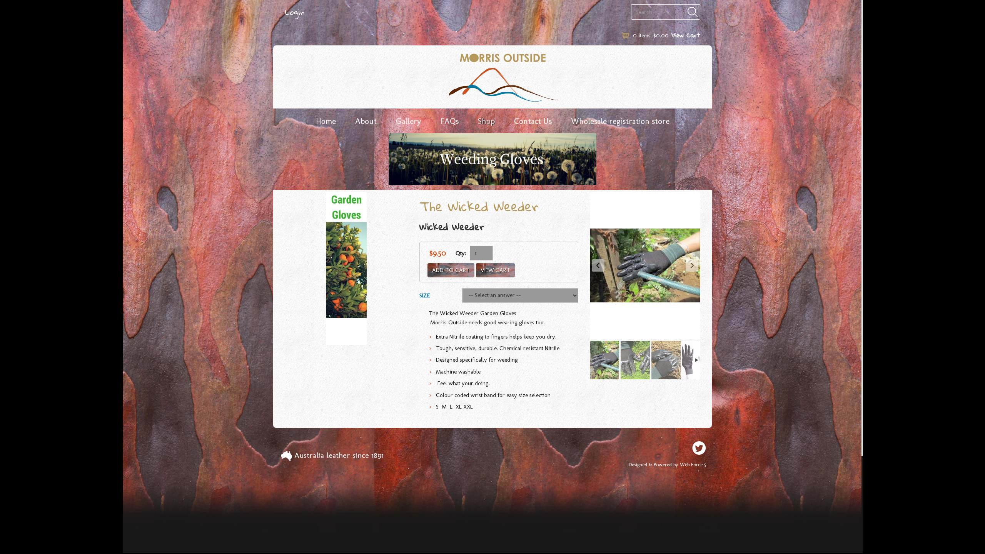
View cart (495, 270)
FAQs (450, 121)
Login (295, 12)
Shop (486, 121)
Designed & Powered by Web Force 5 (667, 464)
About (366, 121)
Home (326, 121)
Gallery (408, 121)
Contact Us (533, 121)
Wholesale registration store (620, 121)
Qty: (461, 253)
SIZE (424, 295)
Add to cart (451, 270)
